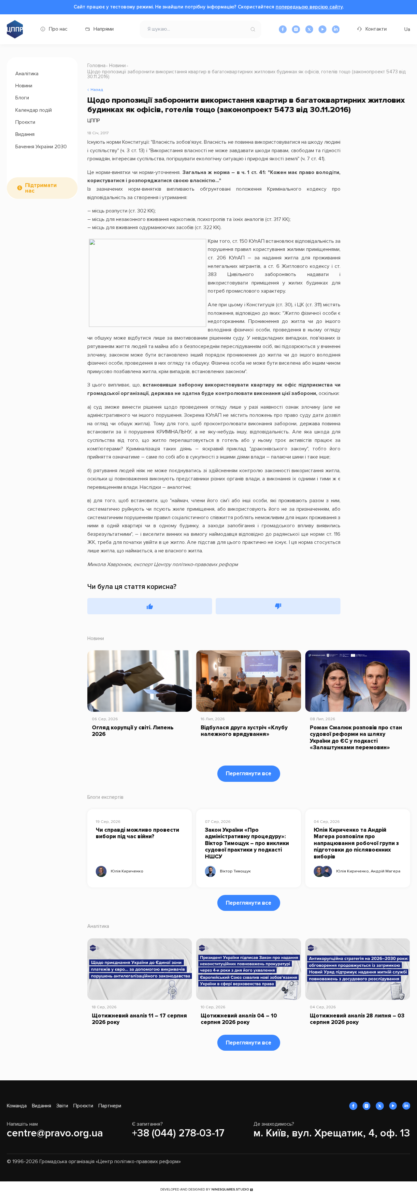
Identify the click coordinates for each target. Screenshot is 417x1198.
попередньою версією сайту (309, 7)
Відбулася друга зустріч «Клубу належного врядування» (244, 731)
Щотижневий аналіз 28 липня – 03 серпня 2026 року (357, 1019)
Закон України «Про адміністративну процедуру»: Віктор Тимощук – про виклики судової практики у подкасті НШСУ (247, 843)
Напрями (103, 29)
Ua (407, 29)
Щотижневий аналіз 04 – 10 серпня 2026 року (239, 1019)
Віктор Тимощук (235, 871)
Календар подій (33, 110)
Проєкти (25, 122)
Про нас (58, 29)
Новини (23, 85)
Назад (97, 90)
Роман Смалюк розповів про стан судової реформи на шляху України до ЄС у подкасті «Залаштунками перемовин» (356, 737)
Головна (96, 65)
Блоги (22, 98)
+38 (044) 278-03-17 (178, 1133)
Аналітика (26, 73)
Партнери (109, 1106)
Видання (25, 134)
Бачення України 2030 (41, 146)
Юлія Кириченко (127, 871)
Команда (17, 1106)
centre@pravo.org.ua (55, 1133)
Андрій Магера (385, 871)
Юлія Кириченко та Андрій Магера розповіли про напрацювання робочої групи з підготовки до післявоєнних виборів (356, 843)
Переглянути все (248, 773)
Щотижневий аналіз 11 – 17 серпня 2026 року (139, 1019)
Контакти (376, 29)
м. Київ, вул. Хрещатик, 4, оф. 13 (331, 1133)
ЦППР (93, 121)
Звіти (62, 1106)
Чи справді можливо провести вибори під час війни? (137, 833)
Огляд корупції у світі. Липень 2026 (133, 731)
